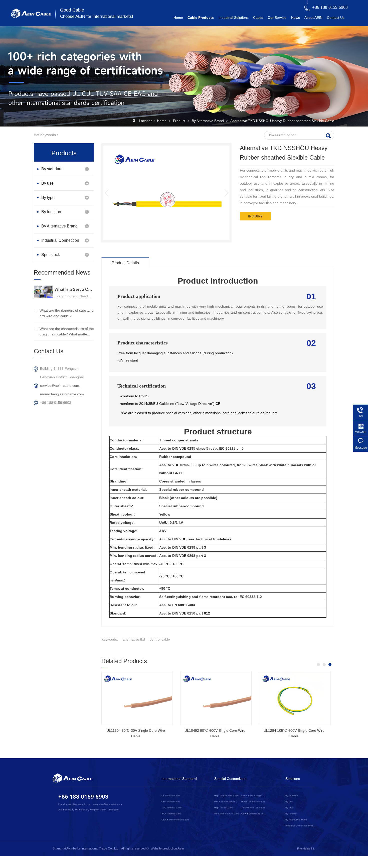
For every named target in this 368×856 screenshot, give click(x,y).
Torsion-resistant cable (253, 807)
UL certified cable (170, 795)
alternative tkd (134, 639)
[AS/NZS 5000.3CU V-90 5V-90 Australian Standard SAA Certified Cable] (308, 698)
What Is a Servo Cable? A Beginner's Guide (74, 289)
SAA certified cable (171, 813)
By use (47, 183)
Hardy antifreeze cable (253, 801)
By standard (52, 169)
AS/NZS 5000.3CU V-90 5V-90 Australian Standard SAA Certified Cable (307, 733)
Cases (258, 18)
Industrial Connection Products (60, 243)
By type (48, 197)
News (295, 18)
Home (178, 18)
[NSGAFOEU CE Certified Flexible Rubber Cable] (150, 698)
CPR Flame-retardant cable (253, 813)
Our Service (277, 18)
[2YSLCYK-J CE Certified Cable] (229, 698)
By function (51, 212)
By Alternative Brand (208, 121)
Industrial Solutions (234, 18)
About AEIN (313, 18)
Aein (181, 848)
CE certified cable (170, 801)
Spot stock (50, 255)
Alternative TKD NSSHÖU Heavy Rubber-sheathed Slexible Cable (282, 121)
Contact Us (335, 18)
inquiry (255, 216)
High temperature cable (226, 795)
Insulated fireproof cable (226, 813)
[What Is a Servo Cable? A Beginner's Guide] (43, 292)
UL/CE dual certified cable (175, 819)
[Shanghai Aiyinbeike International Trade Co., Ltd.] (31, 17)
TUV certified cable (171, 807)
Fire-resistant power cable (226, 801)
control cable (160, 639)
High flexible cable (223, 807)
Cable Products (201, 18)
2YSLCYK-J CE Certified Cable (228, 730)
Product (179, 121)
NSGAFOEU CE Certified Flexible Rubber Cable (149, 733)
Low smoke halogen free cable (253, 795)
